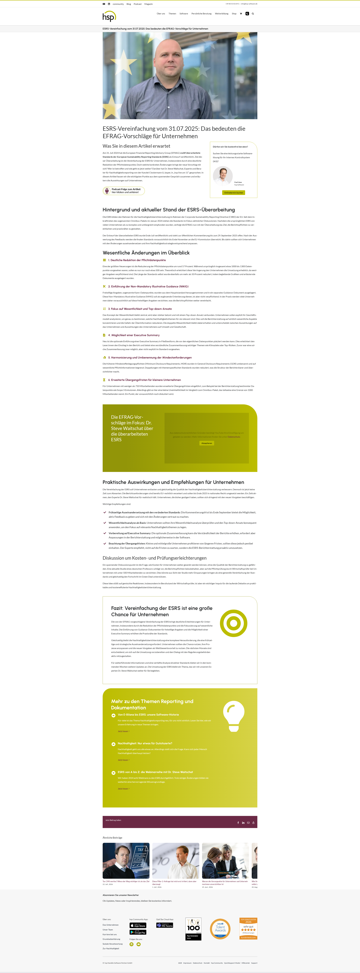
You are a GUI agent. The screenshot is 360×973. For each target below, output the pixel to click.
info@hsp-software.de (249, 4)
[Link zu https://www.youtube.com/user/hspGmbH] (138, 946)
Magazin (148, 4)
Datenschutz (234, 436)
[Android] (138, 932)
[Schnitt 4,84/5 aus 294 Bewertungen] (248, 921)
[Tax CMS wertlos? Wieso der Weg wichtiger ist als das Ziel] (127, 862)
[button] (247, 13)
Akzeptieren (207, 443)
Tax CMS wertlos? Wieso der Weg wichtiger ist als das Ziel (126, 883)
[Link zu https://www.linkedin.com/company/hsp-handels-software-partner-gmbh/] (131, 946)
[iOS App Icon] (138, 925)
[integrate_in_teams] (164, 925)
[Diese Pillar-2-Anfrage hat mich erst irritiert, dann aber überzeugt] (180, 862)
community (118, 4)
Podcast (138, 4)
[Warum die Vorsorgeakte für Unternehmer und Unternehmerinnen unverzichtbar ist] (232, 862)
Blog (129, 4)
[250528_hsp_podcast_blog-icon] (124, 187)
